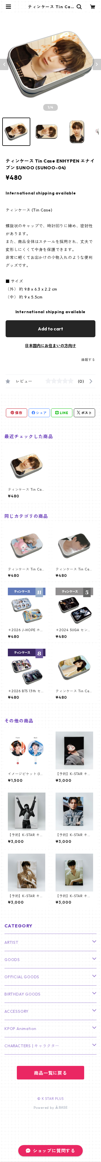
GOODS (12, 959)
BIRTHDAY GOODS (22, 994)
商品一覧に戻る (50, 1073)
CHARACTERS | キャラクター (31, 1045)
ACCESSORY (16, 1011)
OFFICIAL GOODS (21, 976)
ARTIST (11, 942)
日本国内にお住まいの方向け (50, 345)
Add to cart (50, 329)
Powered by (44, 1107)
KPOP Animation (20, 1028)
